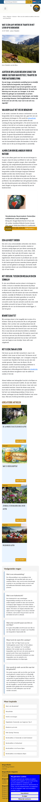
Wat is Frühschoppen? (10, 466)
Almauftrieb (9, 711)
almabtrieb (33, 369)
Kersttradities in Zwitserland (14, 743)
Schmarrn (14, 16)
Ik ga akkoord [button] (24, 793)
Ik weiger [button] (24, 796)
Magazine (9, 16)
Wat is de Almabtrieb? (12, 706)
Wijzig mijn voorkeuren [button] (24, 799)
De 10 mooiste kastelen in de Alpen (14, 426)
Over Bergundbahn (8, 767)
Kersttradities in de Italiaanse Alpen (16, 753)
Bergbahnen (6, 776)
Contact (4, 769)
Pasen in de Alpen (8, 545)
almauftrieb (32, 118)
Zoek (28, 2)
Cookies (4, 781)
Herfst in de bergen (11, 716)
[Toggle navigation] (5, 8)
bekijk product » (30, 228)
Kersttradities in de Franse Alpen (15, 748)
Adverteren (5, 774)
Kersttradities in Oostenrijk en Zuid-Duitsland (19, 738)
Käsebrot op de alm (11, 727)
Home (4, 16)
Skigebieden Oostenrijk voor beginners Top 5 (19, 722)
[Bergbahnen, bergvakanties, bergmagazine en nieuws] (36, 7)
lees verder (20, 441)
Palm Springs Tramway (12, 732)
